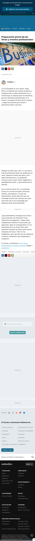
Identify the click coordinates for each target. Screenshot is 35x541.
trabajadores (21, 444)
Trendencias (5, 507)
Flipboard (9, 69)
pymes (4, 437)
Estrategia (5, 431)
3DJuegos (21, 473)
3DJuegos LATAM (23, 521)
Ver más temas (7, 450)
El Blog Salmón (22, 507)
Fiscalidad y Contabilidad (25, 431)
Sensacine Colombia (23, 526)
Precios (15, 28)
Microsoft (22, 28)
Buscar (32, 457)
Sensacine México (23, 524)
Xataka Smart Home (7, 481)
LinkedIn (24, 412)
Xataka (4, 473)
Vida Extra (21, 476)
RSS (16, 412)
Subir (28, 464)
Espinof (20, 487)
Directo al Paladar (7, 496)
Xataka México (6, 521)
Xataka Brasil (5, 524)
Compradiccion (6, 512)
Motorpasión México (24, 529)
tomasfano (5, 248)
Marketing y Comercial (15, 251)
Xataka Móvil (5, 476)
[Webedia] (7, 465)
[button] (11, 82)
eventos (27, 251)
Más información (27, 539)
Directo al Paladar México (9, 529)
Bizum (29, 28)
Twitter (6, 69)
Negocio (4, 441)
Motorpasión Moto (23, 498)
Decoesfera (5, 510)
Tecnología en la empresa (9, 444)
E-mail (12, 69)
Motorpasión (21, 496)
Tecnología (21, 434)
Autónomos (7, 28)
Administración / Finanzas (25, 427)
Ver (18, 332)
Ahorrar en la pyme (23, 441)
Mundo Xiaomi (6, 483)
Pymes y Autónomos (24, 510)
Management (6, 434)
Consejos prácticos (7, 427)
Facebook (2, 69)
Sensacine (21, 484)
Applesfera (5, 478)
